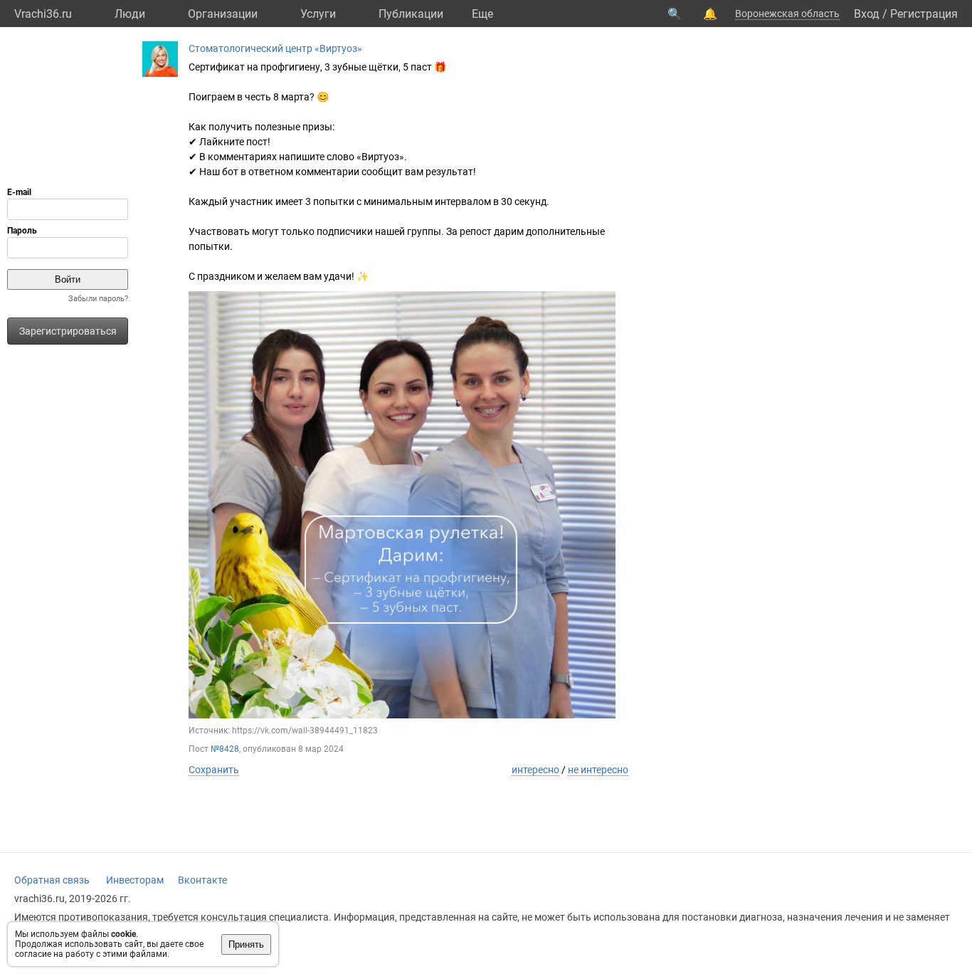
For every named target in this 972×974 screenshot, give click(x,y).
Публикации (411, 14)
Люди (130, 14)
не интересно (598, 769)
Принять (246, 944)
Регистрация (924, 14)
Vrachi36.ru (43, 14)
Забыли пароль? (98, 298)
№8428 (225, 749)
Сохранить (214, 769)
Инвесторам (135, 880)
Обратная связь (52, 880)
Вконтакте (202, 880)
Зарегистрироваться (68, 331)
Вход (866, 14)
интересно (535, 769)
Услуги (318, 14)
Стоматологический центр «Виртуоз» (275, 48)
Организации (223, 14)
